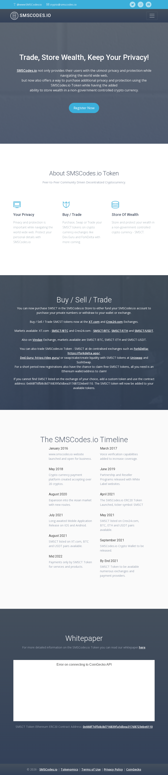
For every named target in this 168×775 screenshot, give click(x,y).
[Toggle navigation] (152, 16)
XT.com (94, 322)
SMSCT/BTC (60, 331)
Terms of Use (91, 769)
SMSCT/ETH (119, 331)
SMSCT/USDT (144, 331)
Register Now (84, 108)
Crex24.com (114, 322)
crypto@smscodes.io (63, 4)
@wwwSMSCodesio (29, 4)
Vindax (37, 340)
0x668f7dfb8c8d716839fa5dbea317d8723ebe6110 (118, 727)
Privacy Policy (113, 769)
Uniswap (136, 358)
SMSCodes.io (34, 15)
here (142, 647)
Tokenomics (69, 769)
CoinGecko (133, 769)
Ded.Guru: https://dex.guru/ (40, 358)
